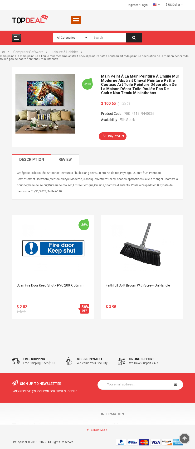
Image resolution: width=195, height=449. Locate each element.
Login (144, 5)
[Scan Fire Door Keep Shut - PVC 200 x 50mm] (53, 247)
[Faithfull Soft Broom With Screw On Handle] (142, 247)
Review (65, 159)
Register (133, 5)
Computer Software (28, 52)
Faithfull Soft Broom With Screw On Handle (138, 285)
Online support (141, 359)
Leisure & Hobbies (65, 52)
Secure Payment (89, 359)
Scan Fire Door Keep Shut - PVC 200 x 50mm (50, 285)
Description (31, 159)
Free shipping (34, 359)
